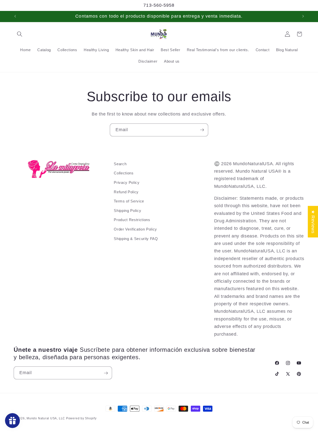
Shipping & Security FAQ (136, 238)
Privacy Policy (126, 182)
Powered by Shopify (81, 418)
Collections (123, 173)
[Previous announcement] (15, 16)
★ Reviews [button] (313, 221)
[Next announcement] (303, 16)
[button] (20, 34)
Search (120, 164)
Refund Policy (126, 192)
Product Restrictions (132, 220)
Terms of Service (129, 201)
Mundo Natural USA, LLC (46, 418)
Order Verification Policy (135, 229)
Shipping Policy (127, 210)
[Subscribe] (202, 129)
